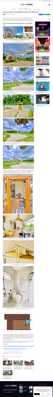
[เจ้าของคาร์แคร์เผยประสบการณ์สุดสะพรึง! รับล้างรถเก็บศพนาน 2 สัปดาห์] (42, 99)
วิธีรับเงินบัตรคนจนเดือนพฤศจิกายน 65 (15, 349)
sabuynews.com (25, 342)
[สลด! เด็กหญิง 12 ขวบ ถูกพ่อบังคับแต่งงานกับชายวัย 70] (42, 73)
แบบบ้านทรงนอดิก (19, 356)
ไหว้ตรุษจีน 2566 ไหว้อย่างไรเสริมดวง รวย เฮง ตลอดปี (19, 346)
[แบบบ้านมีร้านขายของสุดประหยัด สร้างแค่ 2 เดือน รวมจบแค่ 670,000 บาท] (29, 363)
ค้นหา (49, 19)
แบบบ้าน (10, 356)
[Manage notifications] (51, 395)
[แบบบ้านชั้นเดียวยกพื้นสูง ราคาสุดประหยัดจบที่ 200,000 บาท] (7, 363)
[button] (51, 387)
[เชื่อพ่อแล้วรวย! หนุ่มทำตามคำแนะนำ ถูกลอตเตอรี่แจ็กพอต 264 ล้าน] (42, 86)
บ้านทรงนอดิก (6, 356)
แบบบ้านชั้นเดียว (14, 356)
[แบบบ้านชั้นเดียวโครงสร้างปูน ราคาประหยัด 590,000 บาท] (7, 373)
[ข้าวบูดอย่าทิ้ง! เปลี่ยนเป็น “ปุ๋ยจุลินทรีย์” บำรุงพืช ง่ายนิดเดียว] (42, 61)
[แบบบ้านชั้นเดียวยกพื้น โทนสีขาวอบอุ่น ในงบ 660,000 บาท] (18, 363)
